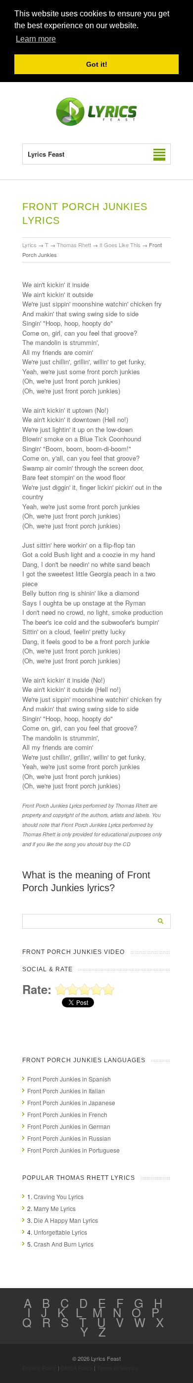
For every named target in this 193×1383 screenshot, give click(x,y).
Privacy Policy (39, 1368)
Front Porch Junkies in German (68, 1126)
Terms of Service (117, 1368)
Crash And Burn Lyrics (64, 1244)
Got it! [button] (96, 64)
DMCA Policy (77, 1368)
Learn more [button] (36, 39)
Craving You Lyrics (59, 1196)
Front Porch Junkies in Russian (69, 1138)
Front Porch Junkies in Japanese (71, 1102)
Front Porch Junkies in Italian (66, 1090)
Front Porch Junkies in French (67, 1114)
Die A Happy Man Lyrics (66, 1220)
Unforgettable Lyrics (60, 1232)
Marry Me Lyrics (55, 1208)
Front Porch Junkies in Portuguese (73, 1150)
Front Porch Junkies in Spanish (69, 1079)
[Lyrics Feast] (96, 124)
